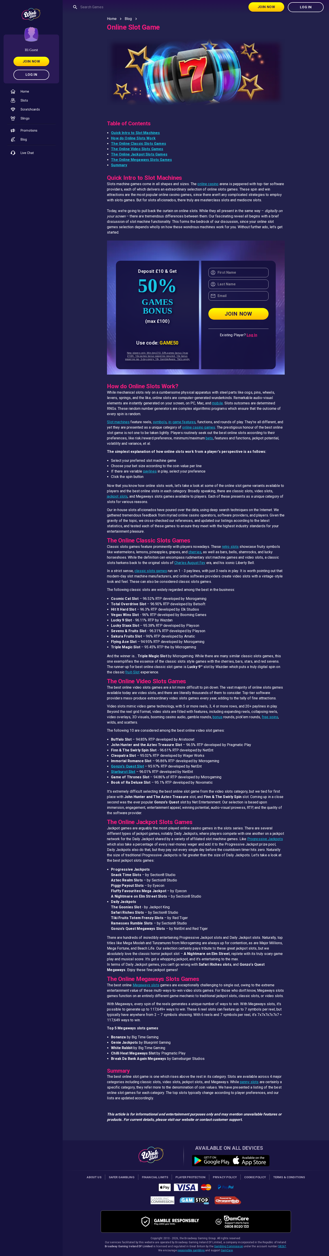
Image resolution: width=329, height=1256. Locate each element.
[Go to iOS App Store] (247, 1160)
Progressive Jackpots (265, 839)
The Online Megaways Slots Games (141, 160)
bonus (217, 717)
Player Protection (190, 1177)
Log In (31, 75)
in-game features (182, 422)
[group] (31, 106)
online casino (207, 184)
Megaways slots (146, 985)
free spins (270, 717)
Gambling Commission (228, 1246)
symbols (160, 422)
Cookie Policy (255, 1177)
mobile (217, 403)
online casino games (198, 427)
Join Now (31, 61)
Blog (128, 19)
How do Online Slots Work (133, 138)
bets (209, 438)
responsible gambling (191, 1250)
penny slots (249, 1082)
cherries (194, 552)
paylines (150, 471)
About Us (94, 1177)
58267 (282, 1246)
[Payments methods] (195, 1188)
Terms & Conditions (289, 1177)
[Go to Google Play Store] (210, 1160)
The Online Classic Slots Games (138, 143)
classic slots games (151, 571)
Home (112, 19)
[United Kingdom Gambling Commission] (162, 1201)
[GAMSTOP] (194, 1201)
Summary (119, 165)
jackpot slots (117, 496)
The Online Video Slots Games (137, 149)
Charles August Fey (189, 563)
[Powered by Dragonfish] (228, 1201)
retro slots (230, 546)
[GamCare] (236, 1221)
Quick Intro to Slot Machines (135, 133)
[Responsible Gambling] (175, 1222)
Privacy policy (225, 1177)
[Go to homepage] (151, 1164)
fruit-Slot (132, 672)
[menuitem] (31, 91)
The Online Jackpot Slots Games (139, 154)
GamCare (227, 1250)
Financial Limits (155, 1177)
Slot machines (118, 422)
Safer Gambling (122, 1177)
